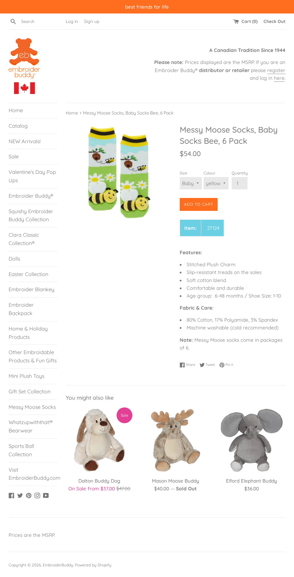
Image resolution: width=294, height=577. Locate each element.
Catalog (18, 126)
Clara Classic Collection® (24, 239)
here (279, 78)
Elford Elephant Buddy (251, 481)
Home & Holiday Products (28, 332)
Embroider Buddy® (31, 196)
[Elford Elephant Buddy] (251, 440)
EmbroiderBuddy (58, 564)
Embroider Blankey (31, 289)
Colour (209, 172)
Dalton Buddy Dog (99, 481)
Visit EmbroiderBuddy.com (33, 474)
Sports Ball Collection (21, 450)
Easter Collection (28, 274)
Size (183, 172)
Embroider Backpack (21, 309)
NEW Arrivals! (24, 141)
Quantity (240, 172)
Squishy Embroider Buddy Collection (31, 215)
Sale (14, 156)
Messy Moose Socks (32, 407)
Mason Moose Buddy (175, 481)
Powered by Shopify (93, 564)
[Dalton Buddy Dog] (99, 440)
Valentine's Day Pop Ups (32, 176)
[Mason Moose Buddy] (175, 440)
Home (16, 110)
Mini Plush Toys (26, 376)
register (276, 70)
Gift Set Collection (30, 391)
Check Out (274, 21)
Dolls (14, 258)
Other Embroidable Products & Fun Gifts (33, 356)
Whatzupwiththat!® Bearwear (31, 426)
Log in (72, 21)
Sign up (91, 21)
